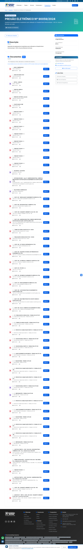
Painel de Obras (52, 527)
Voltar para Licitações (12, 35)
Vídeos (38, 516)
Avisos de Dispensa (62, 79)
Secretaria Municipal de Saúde (32, 542)
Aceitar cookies (73, 547)
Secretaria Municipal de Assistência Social (12, 538)
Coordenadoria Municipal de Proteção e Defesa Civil (14, 543)
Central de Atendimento (41, 524)
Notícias (38, 514)
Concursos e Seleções (53, 520)
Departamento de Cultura (47, 543)
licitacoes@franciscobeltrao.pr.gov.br (64, 65)
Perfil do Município (27, 518)
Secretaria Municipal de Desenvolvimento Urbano (13, 540)
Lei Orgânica (26, 520)
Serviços (32, 5)
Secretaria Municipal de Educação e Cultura (31, 540)
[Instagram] (72, 1)
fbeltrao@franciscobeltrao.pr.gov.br (69, 521)
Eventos (38, 518)
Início (6, 10)
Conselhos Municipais (53, 531)
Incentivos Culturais (52, 529)
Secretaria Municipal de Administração (50, 537)
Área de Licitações (61, 76)
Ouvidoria (36, 0)
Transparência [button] (47, 5)
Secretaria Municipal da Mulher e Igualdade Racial (34, 537)
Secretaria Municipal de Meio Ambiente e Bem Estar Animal (15, 542)
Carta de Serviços (16, 0)
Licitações (10, 10)
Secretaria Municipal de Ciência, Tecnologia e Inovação (50, 538)
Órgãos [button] (26, 5)
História (25, 514)
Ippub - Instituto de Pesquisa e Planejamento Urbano (59, 542)
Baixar (47, 76)
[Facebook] (70, 1)
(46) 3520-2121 (60, 63)
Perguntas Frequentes (41, 528)
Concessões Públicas (53, 523)
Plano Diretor (26, 516)
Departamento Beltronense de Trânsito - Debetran (33, 543)
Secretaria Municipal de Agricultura (64, 537)
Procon (54, 543)
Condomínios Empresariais (29, 523)
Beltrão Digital (8, 0)
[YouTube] (75, 1)
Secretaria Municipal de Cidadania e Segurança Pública (30, 538)
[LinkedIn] (77, 1)
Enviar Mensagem (66, 68)
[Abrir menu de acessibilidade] (2, 541)
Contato (54, 5)
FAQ (32, 0)
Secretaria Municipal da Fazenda (19, 537)
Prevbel (70, 542)
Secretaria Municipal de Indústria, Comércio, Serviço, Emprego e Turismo (64, 540)
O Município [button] (19, 5)
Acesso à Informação (25, 0)
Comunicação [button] (39, 5)
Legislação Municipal (53, 518)
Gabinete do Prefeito (8, 537)
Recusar (64, 547)
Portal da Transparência (63, 82)
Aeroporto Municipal (28, 521)
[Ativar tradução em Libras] (2, 538)
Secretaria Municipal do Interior (43, 542)
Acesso (75, 5)
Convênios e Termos (53, 525)
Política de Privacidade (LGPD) (27, 548)
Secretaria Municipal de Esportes (44, 540)
